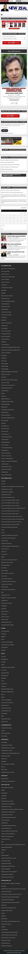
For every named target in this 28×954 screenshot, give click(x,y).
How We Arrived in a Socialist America (14, 192)
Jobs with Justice (5, 548)
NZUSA (3, 697)
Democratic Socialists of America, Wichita (10, 524)
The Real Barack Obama (6, 436)
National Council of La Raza (7, 562)
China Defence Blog (5, 306)
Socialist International (6, 924)
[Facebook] (20, 3)
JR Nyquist (3, 358)
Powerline (3, 396)
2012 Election (6, 88)
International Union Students (7, 899)
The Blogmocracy (5, 425)
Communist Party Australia (7, 801)
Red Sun (3, 913)
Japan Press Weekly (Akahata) (8, 833)
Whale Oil (3, 650)
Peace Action (4, 576)
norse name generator (6, 194)
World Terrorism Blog (6, 469)
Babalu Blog (3, 290)
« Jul (2, 229)
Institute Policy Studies (6, 543)
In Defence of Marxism (6, 891)
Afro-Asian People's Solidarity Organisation (10, 883)
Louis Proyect (4, 554)
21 (17, 220)
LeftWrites (3, 849)
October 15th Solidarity (6, 699)
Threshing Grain (4, 450)
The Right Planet (4, 439)
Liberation (3, 686)
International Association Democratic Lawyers (11, 894)
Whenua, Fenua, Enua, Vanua (7, 877)
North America (11, 89)
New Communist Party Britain (7, 764)
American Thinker (5, 279)
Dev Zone (3, 656)
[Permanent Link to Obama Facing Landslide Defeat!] (14, 70)
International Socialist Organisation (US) (10, 546)
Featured (23, 88)
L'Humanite (3, 761)
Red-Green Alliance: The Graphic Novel (9, 167)
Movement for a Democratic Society (9, 559)
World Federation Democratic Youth (9, 934)
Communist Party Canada (6, 489)
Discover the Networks (6, 322)
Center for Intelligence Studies (8, 301)
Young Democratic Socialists (7, 624)
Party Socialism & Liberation (7, 573)
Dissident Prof (4, 325)
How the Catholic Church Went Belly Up (9, 160)
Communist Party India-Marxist (8, 812)
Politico (3, 393)
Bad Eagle (3, 293)
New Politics (4, 567)
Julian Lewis (4, 360)
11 (6, 218)
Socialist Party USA (5, 595)
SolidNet (3, 926)
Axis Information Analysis (6, 287)
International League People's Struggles (10, 896)
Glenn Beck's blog (5, 339)
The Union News (5, 444)
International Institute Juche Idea (8, 825)
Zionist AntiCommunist (6, 474)
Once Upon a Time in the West (7, 385)
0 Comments (16, 237)
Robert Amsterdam (5, 404)
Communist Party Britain (6, 745)
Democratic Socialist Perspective (8, 817)
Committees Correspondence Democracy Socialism (12, 486)
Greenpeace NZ (4, 675)
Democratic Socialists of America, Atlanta (10, 500)
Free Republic (4, 328)
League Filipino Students (6, 847)
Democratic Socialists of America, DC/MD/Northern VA (13, 508)
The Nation (3, 608)
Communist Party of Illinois (7, 492)
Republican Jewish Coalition (7, 401)
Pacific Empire (4, 647)
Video (20, 91)
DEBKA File (3, 320)
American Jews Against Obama (8, 276)
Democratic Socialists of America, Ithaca (10, 513)
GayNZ (2, 664)
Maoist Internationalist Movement (8, 907)
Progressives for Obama (6, 584)
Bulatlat (3, 790)
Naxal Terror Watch (5, 374)
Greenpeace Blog (5, 672)
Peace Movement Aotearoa (7, 702)
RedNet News (4, 918)
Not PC (2, 639)
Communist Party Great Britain (8, 747)
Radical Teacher (4, 586)
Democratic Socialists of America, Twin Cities (11, 521)
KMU (2, 841)
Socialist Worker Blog (6, 708)
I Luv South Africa (5, 344)
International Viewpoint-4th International (10, 902)
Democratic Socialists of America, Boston (10, 502)
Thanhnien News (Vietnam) (7, 874)
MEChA (3, 557)
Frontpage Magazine (5, 333)
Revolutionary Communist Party (8, 589)
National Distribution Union (7, 689)
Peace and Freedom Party (7, 578)
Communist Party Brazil (6, 727)
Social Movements (12, 91)
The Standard (4, 713)
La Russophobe (4, 363)
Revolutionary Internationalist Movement (10, 921)
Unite (2, 716)
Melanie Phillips (4, 366)
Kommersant (4, 758)
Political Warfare (5, 390)
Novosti (3, 766)
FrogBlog (3, 661)
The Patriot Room (5, 434)
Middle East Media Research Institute (9, 371)
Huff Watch (3, 341)
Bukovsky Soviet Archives (7, 295)
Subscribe (4, 130)
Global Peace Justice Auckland (7, 667)
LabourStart (4, 905)
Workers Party (4, 721)
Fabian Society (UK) (5, 755)
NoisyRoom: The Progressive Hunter (9, 379)
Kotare (2, 680)
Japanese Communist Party (7, 836)
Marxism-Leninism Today (6, 910)
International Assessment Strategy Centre (10, 350)
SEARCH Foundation (5, 868)
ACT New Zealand (5, 631)
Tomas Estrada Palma (6, 453)
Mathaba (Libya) (4, 778)
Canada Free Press (5, 298)
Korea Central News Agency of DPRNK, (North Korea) (13, 844)
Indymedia (3, 678)
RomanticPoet (4, 407)
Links (2, 852)
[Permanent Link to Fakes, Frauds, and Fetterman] (4, 246)
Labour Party (4, 683)
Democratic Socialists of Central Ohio (9, 527)
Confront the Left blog (6, 312)
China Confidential (5, 303)
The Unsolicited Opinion (6, 447)
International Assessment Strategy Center (10, 347)
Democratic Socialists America (8, 497)
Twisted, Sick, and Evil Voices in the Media (10, 164)
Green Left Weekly (5, 820)
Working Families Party (6, 622)
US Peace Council (5, 616)
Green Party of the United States (8, 538)
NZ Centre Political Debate (7, 642)
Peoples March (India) (6, 863)
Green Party (4, 670)
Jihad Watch (4, 355)
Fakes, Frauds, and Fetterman (7, 162)
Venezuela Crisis (5, 463)
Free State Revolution (6, 331)
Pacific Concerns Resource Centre (8, 858)
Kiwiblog (3, 636)
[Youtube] (24, 3)
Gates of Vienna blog (5, 336)
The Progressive (5, 611)
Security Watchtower (6, 415)
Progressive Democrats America (8, 581)
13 (13, 218)
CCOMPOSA (4, 795)
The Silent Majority (5, 442)
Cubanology (3, 317)
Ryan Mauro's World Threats (7, 409)
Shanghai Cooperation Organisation (9, 871)
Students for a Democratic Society (8, 597)
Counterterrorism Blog (6, 314)
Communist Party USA (6, 494)
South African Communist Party (8, 781)
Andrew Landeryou (5, 282)
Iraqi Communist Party (6, 828)
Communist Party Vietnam (7, 814)
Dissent (3, 532)
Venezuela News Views (6, 466)
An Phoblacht (4, 742)
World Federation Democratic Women (9, 932)
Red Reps (19, 89)
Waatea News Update (6, 718)
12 (10, 218)
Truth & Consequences (6, 455)
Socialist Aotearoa (5, 705)
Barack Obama (15, 88)
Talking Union (4, 600)
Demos (2, 529)
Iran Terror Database (6, 352)
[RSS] (25, 3)
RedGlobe (3, 916)
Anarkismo (3, 886)
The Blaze (3, 423)
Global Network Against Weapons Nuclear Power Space (13, 888)
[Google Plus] (22, 3)
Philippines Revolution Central (8, 866)
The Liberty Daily (5, 428)
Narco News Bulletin (5, 733)
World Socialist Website (6, 945)
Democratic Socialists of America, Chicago (10, 505)
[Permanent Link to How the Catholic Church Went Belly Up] (4, 238)
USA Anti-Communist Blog (7, 458)
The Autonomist (4, 420)
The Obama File (4, 431)
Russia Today (4, 769)
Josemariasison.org (5, 839)
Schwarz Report (4, 412)
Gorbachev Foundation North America (9, 535)
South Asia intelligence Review (8, 417)
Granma (3, 730)
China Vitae (3, 798)
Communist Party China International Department (12, 809)
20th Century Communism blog (8, 268)
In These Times (4, 540)
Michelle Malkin (4, 369)
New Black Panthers (5, 565)
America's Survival (5, 274)
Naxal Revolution (5, 855)
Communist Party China (6, 806)
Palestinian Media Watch (6, 387)
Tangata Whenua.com (6, 710)
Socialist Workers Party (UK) (7, 772)
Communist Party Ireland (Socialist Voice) (10, 753)
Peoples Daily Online (5, 860)
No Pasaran (3, 377)
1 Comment (16, 245)
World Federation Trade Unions (8, 937)
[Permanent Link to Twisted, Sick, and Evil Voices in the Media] (4, 254)
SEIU (2, 592)
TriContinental (4, 929)
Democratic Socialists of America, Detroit (10, 510)
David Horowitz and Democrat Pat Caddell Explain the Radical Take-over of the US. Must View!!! (13, 196)
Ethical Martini (4, 659)
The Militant (4, 605)
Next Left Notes (4, 570)
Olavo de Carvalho (5, 382)
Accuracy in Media (5, 271)
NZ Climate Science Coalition (7, 644)
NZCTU (3, 694)
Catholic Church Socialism (6, 169)
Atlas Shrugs (4, 284)
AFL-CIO (3, 483)
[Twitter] (19, 3)
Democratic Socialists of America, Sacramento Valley (12, 519)
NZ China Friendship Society (7, 691)
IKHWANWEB (4, 822)
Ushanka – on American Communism (9, 461)
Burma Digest (4, 793)
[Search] (27, 3)
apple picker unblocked (6, 199)
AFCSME (3, 481)
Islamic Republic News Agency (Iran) (9, 831)
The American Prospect (6, 603)
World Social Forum (5, 943)
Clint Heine (3, 633)
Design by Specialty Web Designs (14, 952)
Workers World (4, 619)
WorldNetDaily (4, 472)
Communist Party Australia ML (8, 803)
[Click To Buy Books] (14, 29)
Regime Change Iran (5, 398)
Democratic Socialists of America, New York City (11, 516)
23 (25, 220)
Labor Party (4, 551)
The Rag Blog (4, 614)
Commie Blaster (4, 309)
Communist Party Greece (6, 750)
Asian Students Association (7, 787)
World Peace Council (5, 940)
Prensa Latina (4, 736)
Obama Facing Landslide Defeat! (14, 93)
